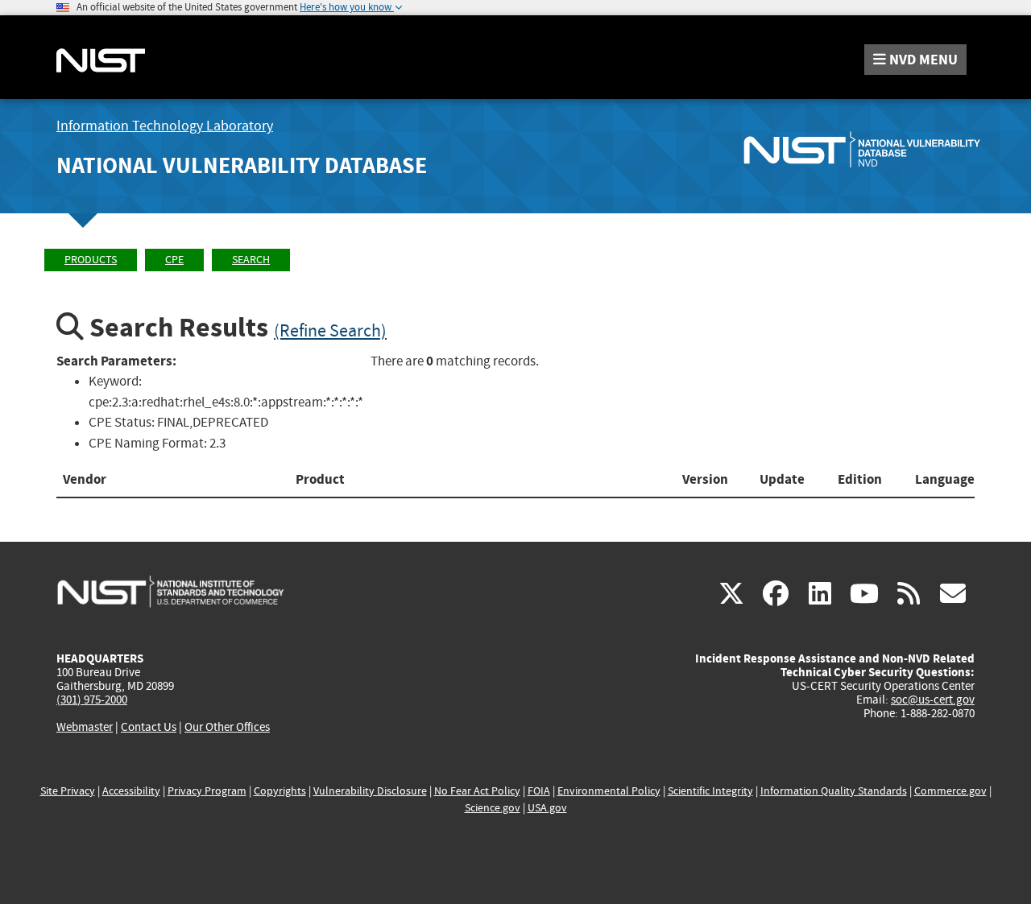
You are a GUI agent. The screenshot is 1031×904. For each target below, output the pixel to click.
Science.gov (492, 807)
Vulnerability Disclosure (370, 791)
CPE (174, 259)
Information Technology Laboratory (164, 126)
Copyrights (280, 791)
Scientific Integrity (710, 791)
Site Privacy (67, 791)
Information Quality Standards (833, 791)
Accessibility (131, 791)
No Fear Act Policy (477, 791)
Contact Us (148, 727)
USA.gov (547, 807)
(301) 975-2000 (91, 699)
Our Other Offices (227, 727)
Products (90, 259)
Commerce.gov (950, 791)
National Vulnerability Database (241, 165)
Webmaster (84, 727)
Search (251, 259)
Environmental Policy (608, 791)
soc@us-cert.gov (933, 699)
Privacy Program (207, 791)
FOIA (539, 791)
